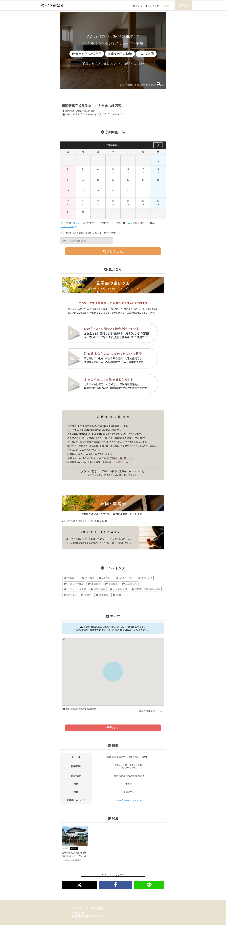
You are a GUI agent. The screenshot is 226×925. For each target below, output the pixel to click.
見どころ (137, 5)
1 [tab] (113, 92)
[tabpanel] (113, 50)
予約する (183, 5)
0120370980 (67, 226)
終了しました (113, 251)
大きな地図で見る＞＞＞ (151, 711)
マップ (165, 5)
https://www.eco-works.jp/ (129, 800)
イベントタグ (152, 5)
